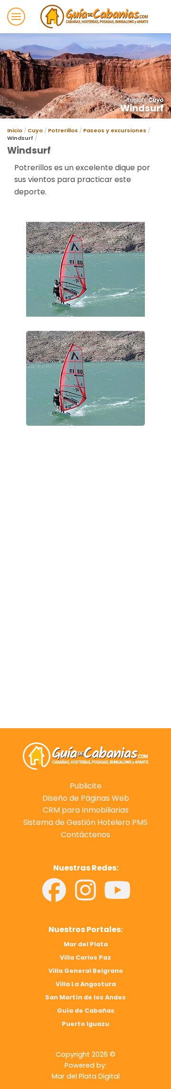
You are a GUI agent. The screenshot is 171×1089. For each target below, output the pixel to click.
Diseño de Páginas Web (85, 798)
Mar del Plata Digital (86, 1076)
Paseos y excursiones (114, 130)
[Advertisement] (85, 527)
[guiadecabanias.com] (85, 755)
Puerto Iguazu (85, 1024)
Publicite (86, 785)
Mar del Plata (86, 944)
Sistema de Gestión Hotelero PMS (85, 822)
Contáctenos (85, 834)
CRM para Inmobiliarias (86, 810)
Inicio (14, 130)
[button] (16, 16)
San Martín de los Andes (85, 997)
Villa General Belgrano (85, 971)
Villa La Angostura (86, 984)
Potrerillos (63, 130)
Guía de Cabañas (85, 1011)
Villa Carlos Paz (85, 957)
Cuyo (156, 100)
